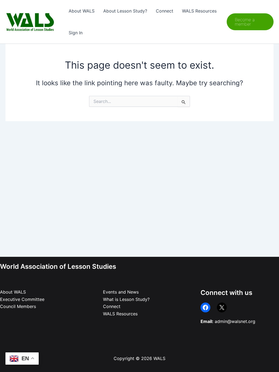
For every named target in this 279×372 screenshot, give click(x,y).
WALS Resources (199, 11)
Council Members (18, 306)
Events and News (121, 292)
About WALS (82, 11)
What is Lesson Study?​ (126, 299)
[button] (250, 21)
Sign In (76, 32)
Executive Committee (22, 299)
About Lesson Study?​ (125, 11)
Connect (164, 11)
